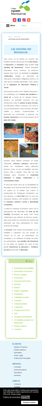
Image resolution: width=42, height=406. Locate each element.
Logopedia (18, 307)
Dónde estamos (20, 326)
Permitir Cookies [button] (29, 402)
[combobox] (30, 26)
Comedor (17, 301)
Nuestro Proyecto (20, 347)
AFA (16, 313)
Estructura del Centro (22, 281)
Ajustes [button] (25, 397)
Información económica (23, 271)
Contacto (18, 329)
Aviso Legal (18, 355)
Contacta (17, 384)
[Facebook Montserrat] (19, 21)
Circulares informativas (23, 317)
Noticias (17, 36)
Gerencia (17, 375)
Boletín (17, 288)
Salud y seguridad (21, 291)
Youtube (17, 387)
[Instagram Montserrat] (24, 21)
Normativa (18, 353)
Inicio (10, 36)
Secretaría (18, 278)
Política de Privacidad (22, 358)
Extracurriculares (20, 304)
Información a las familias (24, 268)
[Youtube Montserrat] (14, 21)
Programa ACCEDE (22, 310)
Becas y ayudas (20, 275)
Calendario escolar (21, 297)
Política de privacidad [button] (11, 397)
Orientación (18, 294)
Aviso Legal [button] (16, 394)
